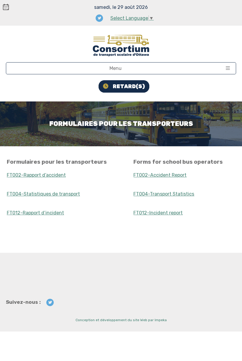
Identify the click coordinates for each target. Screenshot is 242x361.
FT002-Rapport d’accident (36, 175)
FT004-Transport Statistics (163, 194)
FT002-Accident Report (160, 175)
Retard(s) (129, 86)
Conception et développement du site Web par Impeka (121, 320)
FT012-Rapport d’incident (35, 213)
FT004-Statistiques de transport (43, 194)
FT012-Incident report (158, 213)
